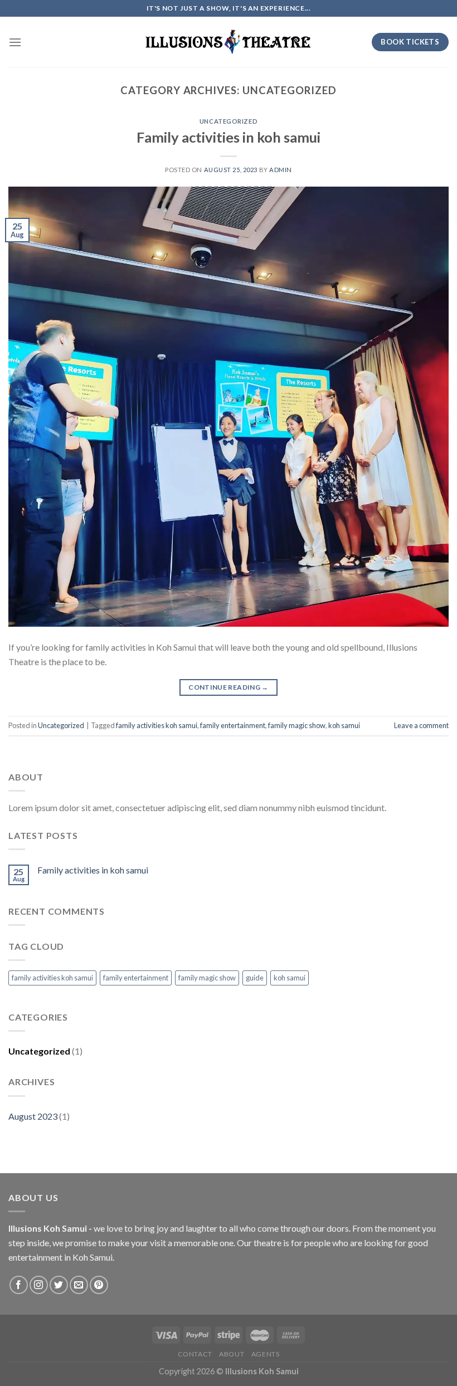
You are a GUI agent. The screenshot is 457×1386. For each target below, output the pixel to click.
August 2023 (32, 1116)
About (231, 1354)
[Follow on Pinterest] (99, 1285)
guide (255, 977)
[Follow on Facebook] (18, 1285)
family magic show (296, 725)
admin (280, 169)
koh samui (344, 725)
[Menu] (15, 42)
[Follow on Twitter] (59, 1285)
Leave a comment (421, 725)
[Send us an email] (79, 1285)
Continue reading (228, 687)
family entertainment (232, 725)
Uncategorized (228, 121)
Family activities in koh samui (228, 137)
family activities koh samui (156, 725)
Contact (195, 1354)
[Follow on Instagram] (39, 1285)
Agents (265, 1354)
